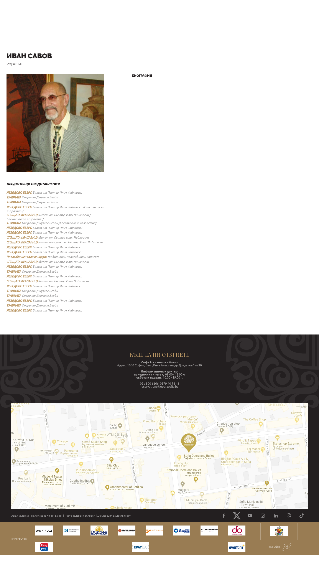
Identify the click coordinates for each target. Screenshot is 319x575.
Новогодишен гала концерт (27, 257)
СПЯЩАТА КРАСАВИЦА (22, 215)
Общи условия (20, 515)
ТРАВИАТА (14, 197)
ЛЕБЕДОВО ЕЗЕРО (19, 192)
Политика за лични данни (46, 515)
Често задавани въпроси (80, 515)
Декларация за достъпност (114, 515)
